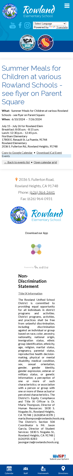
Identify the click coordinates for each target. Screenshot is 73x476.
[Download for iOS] (36, 260)
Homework (43, 473)
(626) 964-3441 (42, 192)
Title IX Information (30, 293)
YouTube (13, 25)
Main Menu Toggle (66, 6)
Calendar (9, 473)
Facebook (20, 25)
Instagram (27, 25)
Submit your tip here (59, 459)
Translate (62, 27)
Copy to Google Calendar (17, 152)
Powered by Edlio (36, 267)
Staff (26, 473)
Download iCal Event (49, 152)
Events (6, 156)
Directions (63, 473)
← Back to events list (17, 162)
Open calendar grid (45, 162)
